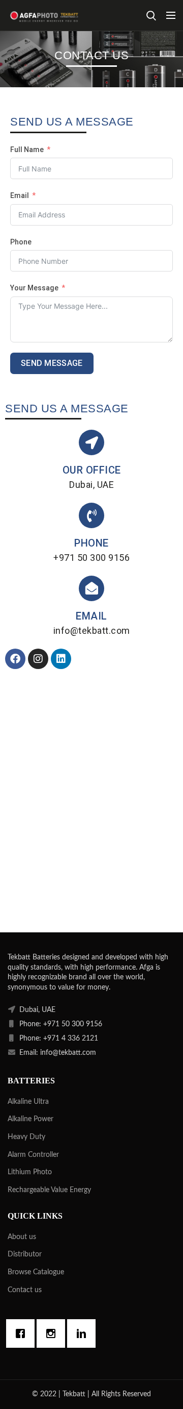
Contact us (25, 1290)
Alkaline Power (30, 1119)
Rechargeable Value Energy (49, 1190)
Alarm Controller (33, 1154)
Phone (21, 242)
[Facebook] (15, 659)
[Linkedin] (61, 659)
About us (22, 1237)
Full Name (27, 149)
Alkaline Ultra (28, 1101)
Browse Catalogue (36, 1272)
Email (19, 195)
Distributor (25, 1254)
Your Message (34, 288)
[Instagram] (38, 659)
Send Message (52, 363)
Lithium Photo (30, 1172)
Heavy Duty (26, 1137)
